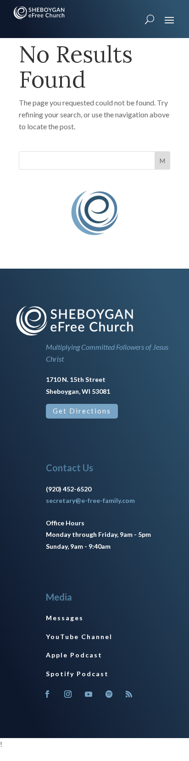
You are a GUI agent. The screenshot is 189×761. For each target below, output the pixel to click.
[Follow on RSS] (128, 694)
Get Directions (82, 411)
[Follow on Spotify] (109, 694)
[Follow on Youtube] (88, 694)
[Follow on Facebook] (47, 694)
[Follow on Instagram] (68, 694)
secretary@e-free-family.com (90, 500)
